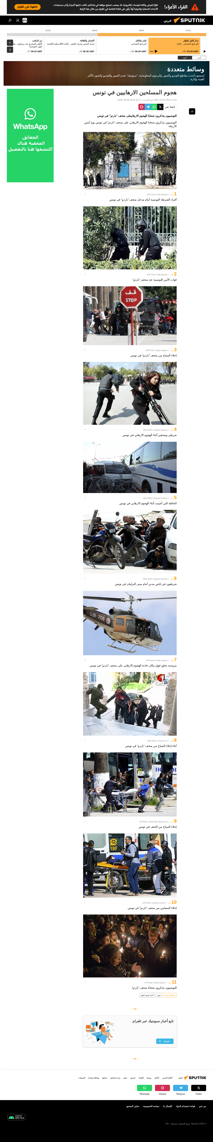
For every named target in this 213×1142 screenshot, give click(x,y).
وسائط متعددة (169, 995)
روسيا (149, 1078)
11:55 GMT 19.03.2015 (165, 100)
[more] (85, 194)
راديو (125, 1078)
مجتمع (104, 1078)
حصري (133, 1078)
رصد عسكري (115, 1078)
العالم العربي (167, 1078)
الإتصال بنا (167, 1106)
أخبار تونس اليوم (147, 995)
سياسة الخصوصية (151, 1106)
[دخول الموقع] (18, 20)
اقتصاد (141, 1078)
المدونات (81, 1078)
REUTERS (147, 430)
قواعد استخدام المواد (185, 1106)
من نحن (202, 1106)
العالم (157, 1078)
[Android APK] (16, 1117)
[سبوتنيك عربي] (190, 24)
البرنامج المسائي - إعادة (187, 44)
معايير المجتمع (132, 1106)
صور (159, 995)
